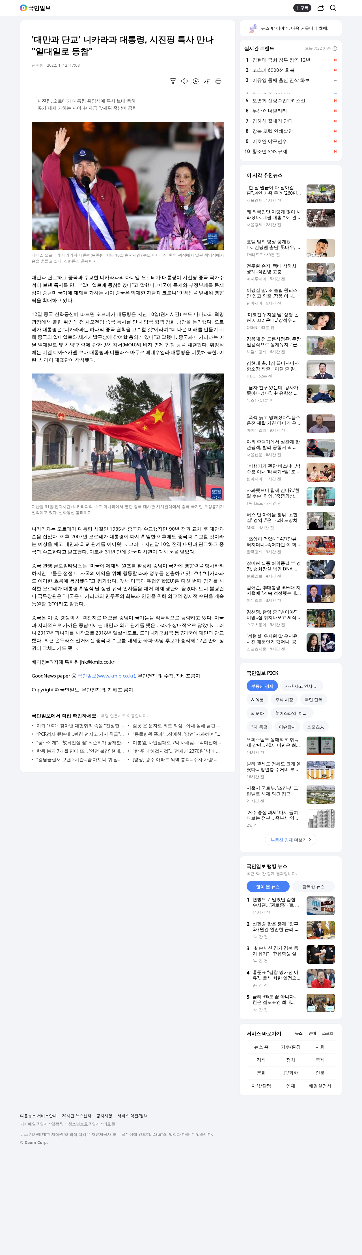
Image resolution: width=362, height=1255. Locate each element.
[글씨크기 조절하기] (207, 81)
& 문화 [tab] (257, 713)
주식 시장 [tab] (284, 699)
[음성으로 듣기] (184, 81)
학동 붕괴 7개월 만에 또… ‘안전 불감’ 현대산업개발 (80, 751)
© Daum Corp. (34, 1142)
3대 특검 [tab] (259, 726)
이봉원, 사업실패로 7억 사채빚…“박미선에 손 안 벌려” (177, 742)
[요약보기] (173, 81)
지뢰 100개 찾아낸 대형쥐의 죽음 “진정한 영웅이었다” (80, 725)
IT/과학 (290, 1073)
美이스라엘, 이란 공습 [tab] (294, 713)
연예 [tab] (312, 1033)
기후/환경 (291, 1047)
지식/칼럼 (261, 1086)
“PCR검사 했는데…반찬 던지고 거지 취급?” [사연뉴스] (80, 734)
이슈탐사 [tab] (287, 726)
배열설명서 (320, 1086)
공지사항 (104, 1115)
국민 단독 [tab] (314, 699)
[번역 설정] (195, 81)
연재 (290, 1086)
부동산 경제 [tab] (262, 686)
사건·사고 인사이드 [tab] (303, 686)
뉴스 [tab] (298, 1033)
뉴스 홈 (261, 1047)
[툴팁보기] (335, 48)
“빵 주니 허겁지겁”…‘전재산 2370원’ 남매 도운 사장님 (177, 751)
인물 (320, 1073)
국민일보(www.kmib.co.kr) (106, 675)
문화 (261, 1073)
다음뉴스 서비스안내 (38, 1115)
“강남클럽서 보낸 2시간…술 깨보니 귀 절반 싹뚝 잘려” (80, 759)
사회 (320, 1047)
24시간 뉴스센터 (76, 1115)
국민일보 (39, 8)
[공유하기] (321, 8)
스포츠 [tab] (327, 1033)
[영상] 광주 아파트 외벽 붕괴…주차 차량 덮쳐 (177, 759)
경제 (261, 1060)
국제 (320, 1060)
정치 (290, 1060)
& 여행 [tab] (257, 699)
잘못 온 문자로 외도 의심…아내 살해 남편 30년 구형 (177, 725)
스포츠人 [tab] (315, 726)
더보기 (289, 840)
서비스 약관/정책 (132, 1115)
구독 (305, 7)
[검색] (335, 8)
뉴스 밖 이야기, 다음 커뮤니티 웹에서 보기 (301, 28)
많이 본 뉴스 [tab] (268, 886)
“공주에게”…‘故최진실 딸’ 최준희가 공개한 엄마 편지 (80, 742)
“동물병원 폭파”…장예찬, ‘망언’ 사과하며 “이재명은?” (177, 734)
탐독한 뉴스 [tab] (313, 886)
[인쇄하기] (218, 81)
